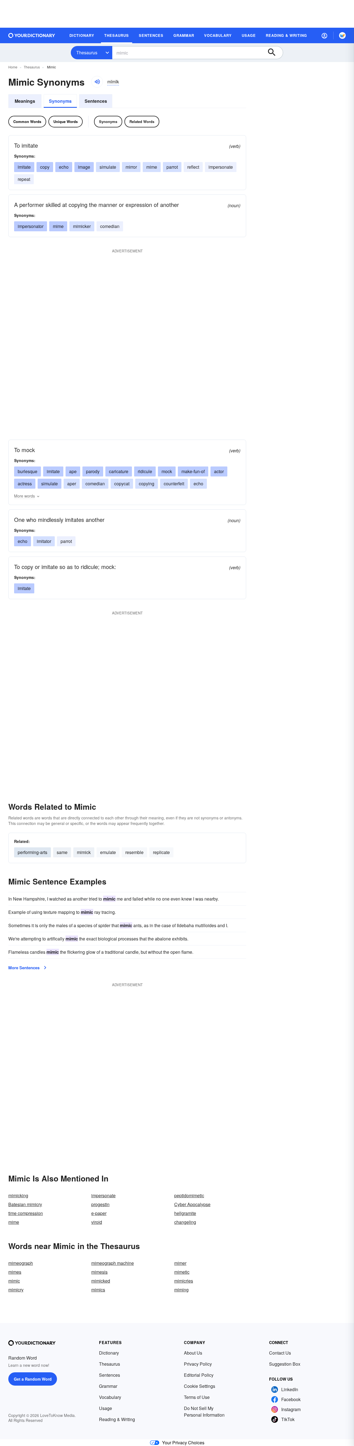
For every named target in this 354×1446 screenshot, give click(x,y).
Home (12, 67)
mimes (14, 1272)
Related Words (141, 121)
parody (93, 471)
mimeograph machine (112, 1263)
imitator (44, 541)
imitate (24, 167)
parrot (172, 167)
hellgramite (185, 1213)
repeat (24, 179)
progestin (100, 1204)
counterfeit (174, 483)
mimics (98, 1289)
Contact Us (280, 1353)
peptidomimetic (189, 1195)
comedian (109, 226)
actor (219, 471)
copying (146, 483)
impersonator (30, 226)
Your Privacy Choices (183, 1442)
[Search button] (274, 53)
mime (151, 167)
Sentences (96, 101)
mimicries (183, 1281)
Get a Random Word (33, 1379)
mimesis (99, 1272)
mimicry (16, 1289)
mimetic (181, 1272)
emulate (108, 852)
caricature (118, 471)
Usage (105, 1408)
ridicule (145, 471)
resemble (134, 852)
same (62, 852)
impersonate (221, 167)
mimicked (100, 1281)
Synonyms (60, 101)
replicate (161, 852)
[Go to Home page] (31, 35)
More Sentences (24, 968)
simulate (108, 167)
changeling (185, 1222)
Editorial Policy (199, 1375)
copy (45, 167)
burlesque (27, 471)
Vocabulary (110, 1397)
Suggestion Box (284, 1364)
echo (64, 167)
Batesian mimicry (25, 1204)
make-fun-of (193, 471)
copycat (121, 483)
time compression (25, 1213)
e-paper (98, 1213)
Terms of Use (197, 1397)
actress (25, 483)
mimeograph (20, 1263)
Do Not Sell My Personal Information (204, 1411)
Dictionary (109, 1353)
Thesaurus (86, 52)
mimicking (18, 1195)
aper (71, 483)
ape (73, 471)
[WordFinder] (342, 35)
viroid (96, 1222)
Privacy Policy (198, 1364)
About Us (193, 1353)
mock (167, 471)
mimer (180, 1263)
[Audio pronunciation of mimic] (97, 82)
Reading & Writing (117, 1419)
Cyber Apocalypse (192, 1204)
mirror (131, 167)
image (84, 167)
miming (181, 1289)
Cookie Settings (199, 1386)
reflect (193, 167)
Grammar (108, 1386)
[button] (324, 35)
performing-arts (32, 852)
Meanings (25, 101)
